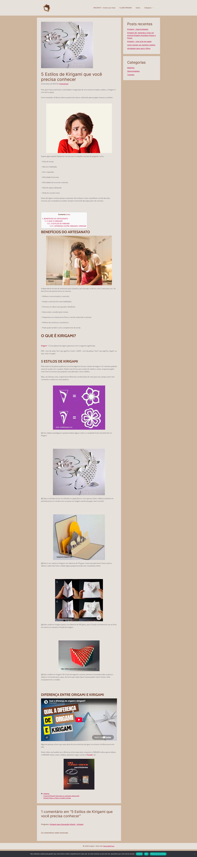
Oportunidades (133, 71)
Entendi (139, 854)
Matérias (46, 793)
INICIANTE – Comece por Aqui (104, 8)
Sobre (138, 8)
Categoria (147, 8)
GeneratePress (108, 846)
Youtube (89, 755)
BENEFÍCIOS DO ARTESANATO (55, 219)
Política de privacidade (158, 854)
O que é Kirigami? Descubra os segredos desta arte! (61, 796)
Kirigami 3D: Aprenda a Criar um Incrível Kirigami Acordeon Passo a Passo (141, 35)
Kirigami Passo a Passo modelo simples (57, 798)
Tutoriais (130, 75)
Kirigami (44, 346)
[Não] (194, 854)
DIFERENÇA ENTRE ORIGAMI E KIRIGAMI (68, 226)
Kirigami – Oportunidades (137, 29)
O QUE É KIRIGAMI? (54, 221)
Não (146, 854)
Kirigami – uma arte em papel (139, 41)
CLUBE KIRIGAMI (125, 8)
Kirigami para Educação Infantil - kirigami (66, 824)
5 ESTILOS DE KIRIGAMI (58, 224)
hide (68, 214)
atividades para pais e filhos (138, 48)
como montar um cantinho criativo (141, 45)
